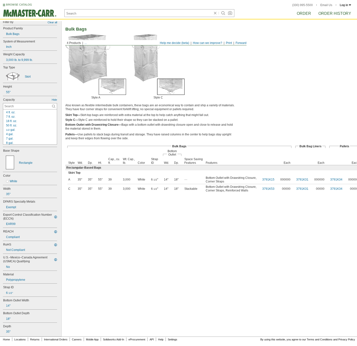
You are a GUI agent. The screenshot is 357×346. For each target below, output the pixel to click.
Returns (35, 339)
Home (6, 339)
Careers (77, 339)
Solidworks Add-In (113, 339)
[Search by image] (230, 13)
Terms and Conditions (319, 339)
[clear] (215, 13)
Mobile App (92, 339)
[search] (53, 106)
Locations (20, 339)
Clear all (52, 22)
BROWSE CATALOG (19, 4)
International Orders (56, 339)
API (152, 339)
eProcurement (136, 339)
